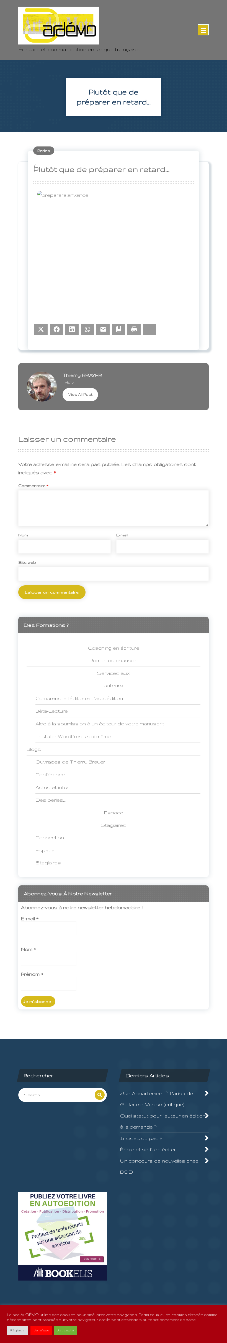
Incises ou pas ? (141, 1138)
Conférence (50, 774)
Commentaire (33, 485)
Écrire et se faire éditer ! (149, 1149)
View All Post (80, 394)
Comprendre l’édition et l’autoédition (79, 698)
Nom (23, 535)
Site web (27, 562)
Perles (43, 150)
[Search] (100, 1095)
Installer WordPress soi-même (73, 736)
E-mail (122, 535)
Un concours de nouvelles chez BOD (159, 1166)
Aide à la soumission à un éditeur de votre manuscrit (99, 723)
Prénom (32, 974)
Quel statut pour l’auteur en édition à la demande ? (163, 1121)
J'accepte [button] (65, 1330)
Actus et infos (53, 787)
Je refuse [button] (41, 1330)
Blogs (34, 749)
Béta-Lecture (51, 711)
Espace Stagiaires (48, 856)
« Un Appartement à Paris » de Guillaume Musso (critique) (156, 1099)
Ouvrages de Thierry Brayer (70, 761)
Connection (49, 837)
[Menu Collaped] (203, 29)
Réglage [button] (17, 1330)
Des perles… (50, 799)
